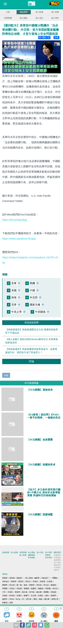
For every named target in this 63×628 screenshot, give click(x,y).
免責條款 (57, 558)
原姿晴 (42, 581)
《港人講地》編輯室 (32, 578)
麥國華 (4, 585)
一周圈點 (53, 578)
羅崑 (35, 599)
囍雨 (11, 603)
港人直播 (55, 12)
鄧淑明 (17, 592)
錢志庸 (39, 592)
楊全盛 (24, 592)
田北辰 (46, 585)
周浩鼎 (39, 585)
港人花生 (39, 18)
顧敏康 (19, 578)
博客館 (47, 555)
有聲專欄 (8, 18)
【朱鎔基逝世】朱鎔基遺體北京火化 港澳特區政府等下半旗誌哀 (31, 331)
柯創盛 (53, 592)
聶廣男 (53, 596)
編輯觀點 (31, 555)
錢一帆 (19, 585)
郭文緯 (12, 585)
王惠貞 (12, 588)
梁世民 (21, 581)
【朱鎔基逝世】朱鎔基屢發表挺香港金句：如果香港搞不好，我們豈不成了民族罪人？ (31, 351)
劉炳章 (13, 581)
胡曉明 (31, 585)
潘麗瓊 (26, 588)
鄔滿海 (53, 585)
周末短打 (5, 581)
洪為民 (10, 592)
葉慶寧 (33, 588)
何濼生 (35, 581)
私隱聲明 (57, 555)
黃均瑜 (31, 592)
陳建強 (40, 588)
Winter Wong (14, 599)
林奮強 (4, 603)
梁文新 (29, 599)
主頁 (8, 12)
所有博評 (48, 558)
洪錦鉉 (4, 596)
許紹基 (49, 581)
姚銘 (40, 599)
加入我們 (57, 563)
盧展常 (4, 599)
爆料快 (56, 570)
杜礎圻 (40, 596)
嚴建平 (26, 596)
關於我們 (57, 552)
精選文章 (54, 599)
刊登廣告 (57, 568)
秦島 (25, 585)
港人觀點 (23, 18)
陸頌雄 (12, 596)
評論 (6, 375)
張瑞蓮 (12, 578)
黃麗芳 (19, 596)
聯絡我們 (57, 565)
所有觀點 (31, 558)
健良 (47, 596)
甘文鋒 (33, 596)
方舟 (4, 592)
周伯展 (19, 588)
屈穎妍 (4, 578)
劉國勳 (46, 592)
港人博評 (55, 18)
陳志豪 (47, 599)
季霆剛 (4, 588)
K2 (23, 599)
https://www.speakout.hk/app (19, 238)
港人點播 (39, 12)
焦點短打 (44, 578)
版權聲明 (57, 560)
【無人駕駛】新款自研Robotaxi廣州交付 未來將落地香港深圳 (31, 341)
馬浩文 (28, 581)
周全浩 (55, 588)
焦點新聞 (23, 12)
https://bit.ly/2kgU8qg (14, 219)
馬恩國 (48, 588)
